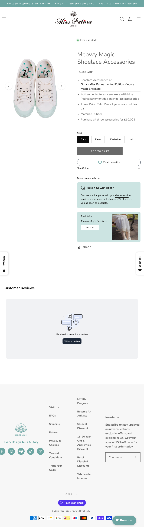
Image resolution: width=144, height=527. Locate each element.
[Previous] (8, 86)
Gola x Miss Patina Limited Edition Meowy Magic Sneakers (107, 86)
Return (53, 432)
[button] (121, 18)
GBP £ (69, 494)
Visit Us (54, 407)
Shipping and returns (88, 178)
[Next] (61, 86)
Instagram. (112, 199)
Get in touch (122, 195)
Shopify (86, 510)
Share (87, 247)
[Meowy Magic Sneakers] (125, 227)
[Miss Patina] (73, 19)
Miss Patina (65, 510)
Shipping (54, 424)
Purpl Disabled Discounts (83, 462)
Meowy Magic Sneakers (94, 221)
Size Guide (83, 168)
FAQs (52, 415)
